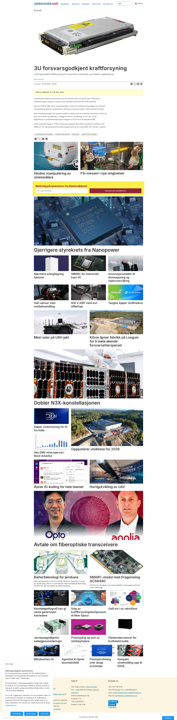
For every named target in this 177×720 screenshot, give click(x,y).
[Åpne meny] (135, 3)
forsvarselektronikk (44, 134)
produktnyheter (63, 134)
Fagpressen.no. (11, 705)
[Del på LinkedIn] (138, 84)
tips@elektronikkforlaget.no (126, 696)
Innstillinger (168, 718)
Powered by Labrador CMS (88, 717)
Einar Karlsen (91, 687)
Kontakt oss (108, 4)
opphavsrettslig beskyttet (55, 694)
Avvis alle (44, 714)
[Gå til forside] (46, 3)
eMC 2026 (96, 4)
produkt (75, 134)
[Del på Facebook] (131, 84)
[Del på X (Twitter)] (134, 84)
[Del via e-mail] (141, 84)
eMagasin (86, 4)
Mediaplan (65, 4)
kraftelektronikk (89, 134)
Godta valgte (31, 714)
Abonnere (76, 4)
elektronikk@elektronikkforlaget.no (127, 693)
